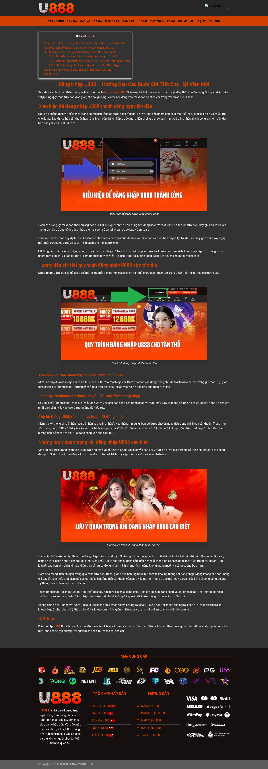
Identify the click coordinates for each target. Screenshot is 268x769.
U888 (57, 626)
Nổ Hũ (143, 21)
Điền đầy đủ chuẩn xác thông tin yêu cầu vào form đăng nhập (89, 61)
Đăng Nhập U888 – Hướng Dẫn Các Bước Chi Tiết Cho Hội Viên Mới (82, 43)
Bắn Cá (72, 21)
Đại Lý (202, 21)
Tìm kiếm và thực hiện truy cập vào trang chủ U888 (83, 56)
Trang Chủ (56, 21)
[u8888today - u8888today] (56, 8)
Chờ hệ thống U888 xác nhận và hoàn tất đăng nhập (84, 65)
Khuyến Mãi (186, 21)
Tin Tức (214, 21)
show (90, 36)
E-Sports (112, 21)
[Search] (228, 8)
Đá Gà (98, 21)
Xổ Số (171, 21)
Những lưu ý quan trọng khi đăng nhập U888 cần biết (78, 69)
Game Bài (128, 21)
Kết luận (51, 74)
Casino (85, 21)
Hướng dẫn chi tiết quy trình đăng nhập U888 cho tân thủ (81, 52)
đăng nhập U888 (114, 92)
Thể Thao (157, 21)
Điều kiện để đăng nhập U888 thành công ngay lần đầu (79, 47)
